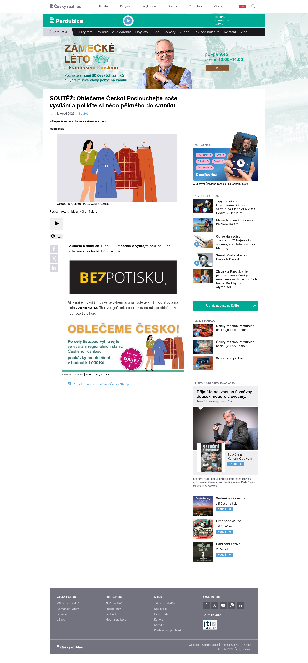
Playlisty (141, 32)
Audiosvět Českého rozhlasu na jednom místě (220, 184)
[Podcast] (53, 236)
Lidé (156, 32)
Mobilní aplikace (116, 619)
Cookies (194, 644)
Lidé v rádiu (161, 614)
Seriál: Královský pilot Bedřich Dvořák (233, 257)
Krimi (218, 155)
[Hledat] (253, 6)
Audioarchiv (221, 20)
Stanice (172, 6)
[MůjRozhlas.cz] (57, 129)
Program (125, 6)
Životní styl (58, 32)
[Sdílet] (59, 236)
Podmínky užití (230, 644)
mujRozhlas (149, 6)
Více (246, 32)
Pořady (102, 32)
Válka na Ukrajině (68, 603)
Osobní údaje (210, 644)
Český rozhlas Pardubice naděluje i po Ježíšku (235, 328)
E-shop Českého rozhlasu (215, 382)
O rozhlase (195, 6)
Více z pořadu (205, 320)
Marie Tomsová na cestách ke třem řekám (237, 222)
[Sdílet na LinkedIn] (54, 268)
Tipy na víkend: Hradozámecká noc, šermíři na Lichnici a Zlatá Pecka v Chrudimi (235, 207)
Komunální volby (68, 609)
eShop (61, 619)
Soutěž (83, 113)
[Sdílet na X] (54, 258)
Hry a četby (202, 155)
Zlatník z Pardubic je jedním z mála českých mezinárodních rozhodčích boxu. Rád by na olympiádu (236, 279)
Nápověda (161, 609)
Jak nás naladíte (207, 32)
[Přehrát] (56, 224)
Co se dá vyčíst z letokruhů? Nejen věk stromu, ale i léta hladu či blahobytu (235, 242)
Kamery (218, 24)
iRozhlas (104, 6)
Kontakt (230, 32)
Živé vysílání (203, 168)
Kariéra (158, 619)
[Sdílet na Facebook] (54, 249)
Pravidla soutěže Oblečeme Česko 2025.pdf (102, 384)
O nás (184, 32)
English (247, 644)
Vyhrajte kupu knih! (230, 358)
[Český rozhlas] (65, 6)
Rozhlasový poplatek (167, 630)
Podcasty (112, 614)
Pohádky (201, 161)
